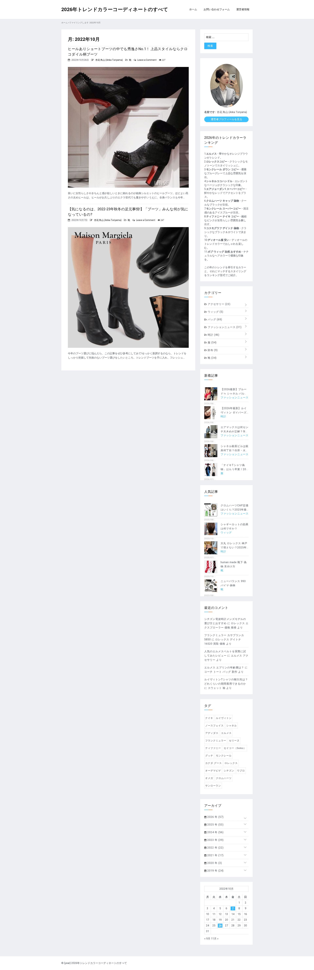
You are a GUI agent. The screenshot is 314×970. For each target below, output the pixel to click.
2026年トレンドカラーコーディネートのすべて (114, 9)
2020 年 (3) (214, 863)
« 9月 (207, 938)
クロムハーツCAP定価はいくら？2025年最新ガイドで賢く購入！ (234, 509)
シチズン (229, 770)
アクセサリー (218, 304)
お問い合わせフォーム (217, 9)
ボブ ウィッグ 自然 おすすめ (224, 251)
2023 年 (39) (215, 840)
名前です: (209, 112)
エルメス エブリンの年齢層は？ (224, 667)
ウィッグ (215, 311)
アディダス (211, 733)
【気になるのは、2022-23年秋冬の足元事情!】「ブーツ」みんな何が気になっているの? (128, 211)
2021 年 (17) (215, 855)
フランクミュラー (215, 740)
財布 (212, 350)
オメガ (209, 778)
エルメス (211, 153)
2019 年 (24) (215, 870)
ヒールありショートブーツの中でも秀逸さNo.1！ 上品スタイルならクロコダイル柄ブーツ (128, 51)
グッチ (209, 755)
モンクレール (224, 755)
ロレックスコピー (216, 161)
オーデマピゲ (213, 770)
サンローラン (213, 785)
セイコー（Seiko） (235, 748)
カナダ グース (213, 763)
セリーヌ (234, 740)
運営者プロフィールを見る (226, 119)
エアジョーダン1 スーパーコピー (225, 189)
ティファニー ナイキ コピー (222, 216)
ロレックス (231, 763)
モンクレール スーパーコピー (223, 208)
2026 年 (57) (215, 816)
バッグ (214, 319)
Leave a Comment (147, 60)
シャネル (231, 725)
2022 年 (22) (215, 847)
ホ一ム (193, 9)
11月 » (214, 938)
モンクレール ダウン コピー (222, 169)
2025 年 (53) (215, 824)
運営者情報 (242, 9)
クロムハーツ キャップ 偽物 (222, 200)
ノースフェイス (214, 725)
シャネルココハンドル (219, 181)
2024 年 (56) (215, 832)
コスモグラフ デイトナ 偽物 (222, 228)
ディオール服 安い (218, 239)
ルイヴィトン (224, 718)
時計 (213, 334)
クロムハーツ (224, 778)
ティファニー (213, 748)
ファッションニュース (224, 327)
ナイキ (209, 718)
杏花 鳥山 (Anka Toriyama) (109, 60)
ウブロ (241, 770)
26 (220, 925)
